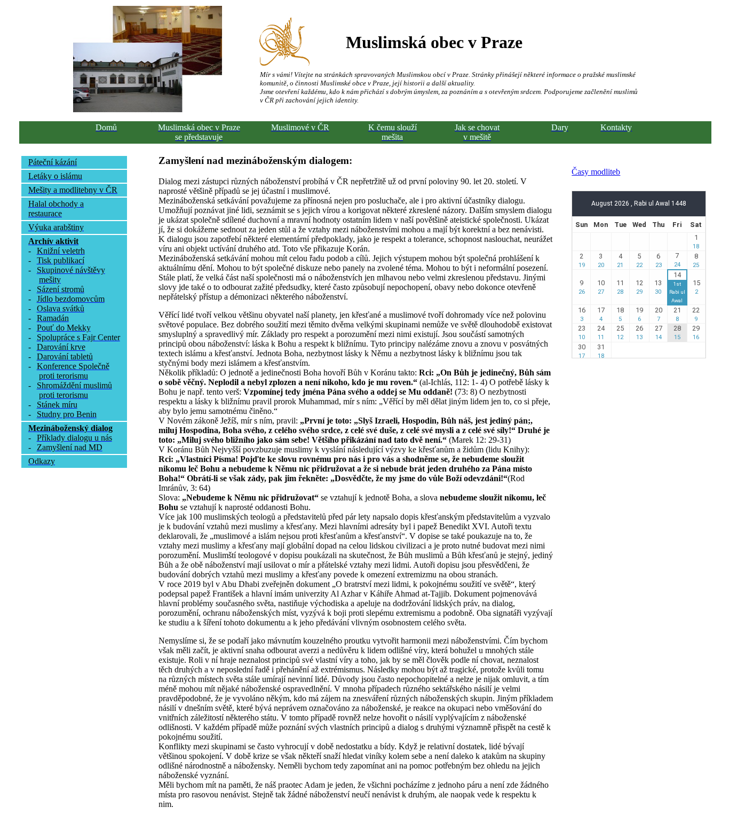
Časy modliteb (596, 171)
